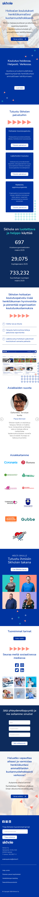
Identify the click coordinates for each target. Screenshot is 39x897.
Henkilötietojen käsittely (10, 878)
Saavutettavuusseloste (9, 882)
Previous (2, 419)
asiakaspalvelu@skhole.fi (10, 859)
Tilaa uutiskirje (9, 837)
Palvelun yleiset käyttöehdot (11, 874)
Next (37, 419)
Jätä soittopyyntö (19, 743)
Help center (6, 870)
